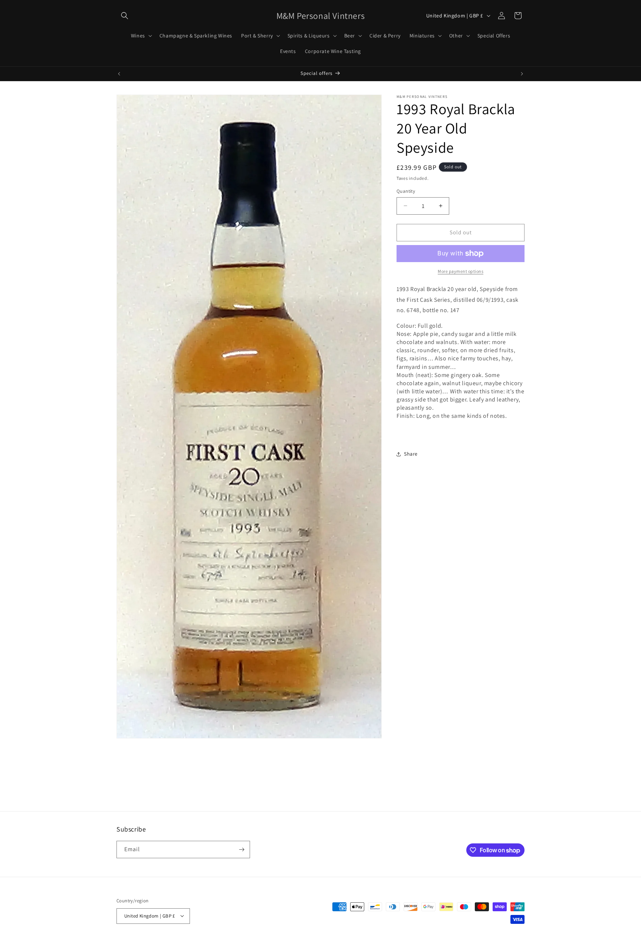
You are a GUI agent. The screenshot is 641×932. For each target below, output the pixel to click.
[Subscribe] (241, 849)
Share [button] (411, 453)
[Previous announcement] (119, 74)
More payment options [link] (460, 271)
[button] (124, 15)
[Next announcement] (522, 74)
